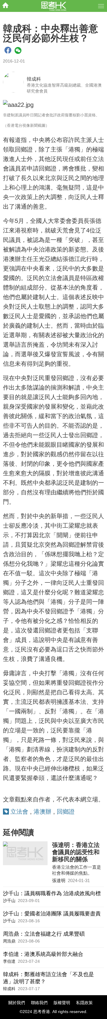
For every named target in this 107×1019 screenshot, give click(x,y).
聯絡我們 (39, 1002)
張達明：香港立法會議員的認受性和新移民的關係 (76, 852)
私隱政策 (84, 1002)
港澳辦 (42, 811)
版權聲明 (62, 1002)
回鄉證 (66, 811)
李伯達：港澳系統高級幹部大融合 (43, 954)
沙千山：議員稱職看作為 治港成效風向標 (52, 893)
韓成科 (34, 79)
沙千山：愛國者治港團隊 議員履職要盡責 (52, 914)
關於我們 (16, 1002)
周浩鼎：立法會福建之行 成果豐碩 (44, 934)
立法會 (19, 811)
